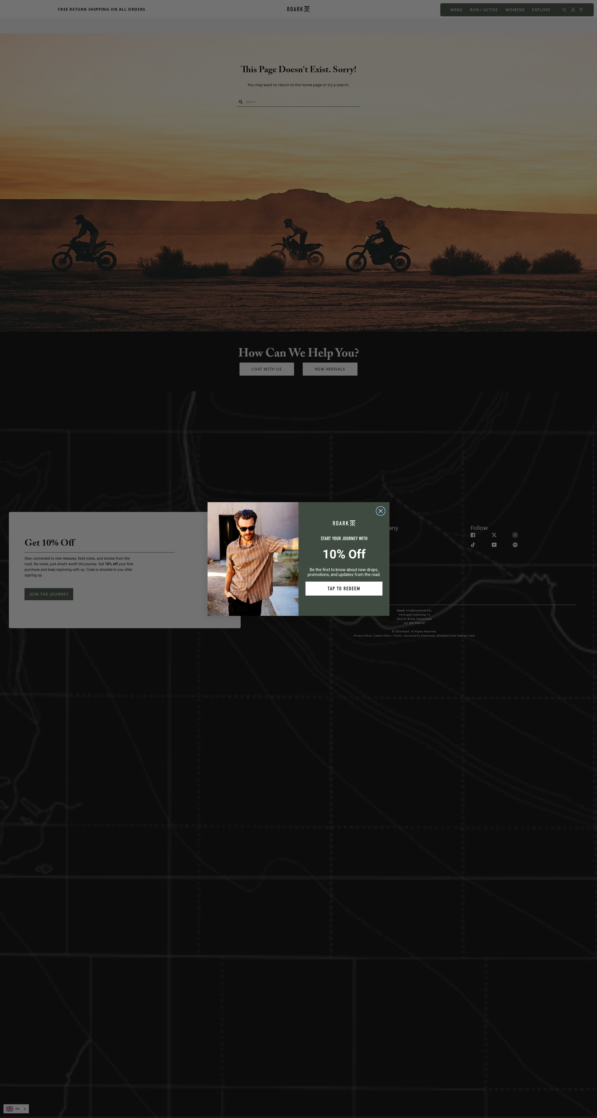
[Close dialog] (380, 511)
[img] (380, 511)
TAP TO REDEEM (344, 589)
